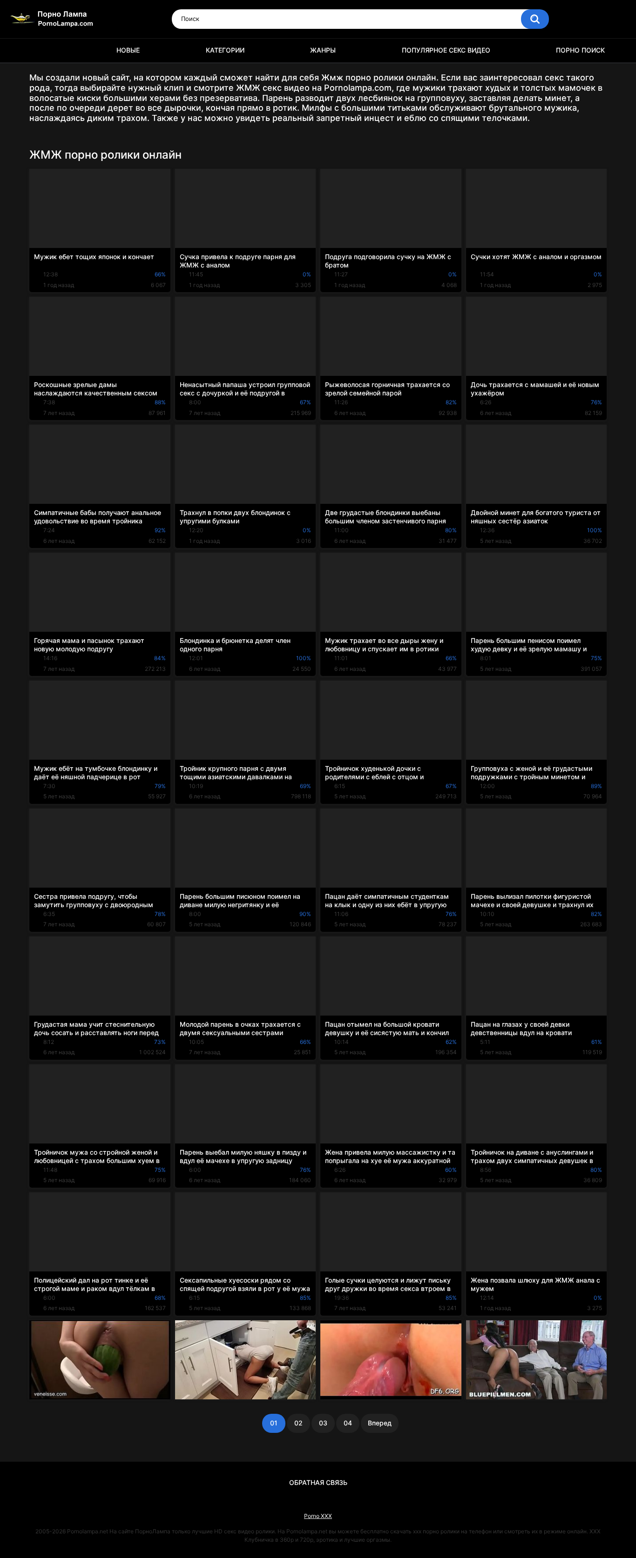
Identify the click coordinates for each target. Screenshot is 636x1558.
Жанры (323, 50)
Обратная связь (318, 1482)
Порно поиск (580, 50)
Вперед (380, 1423)
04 (348, 1423)
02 (298, 1423)
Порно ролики (41, 50)
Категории (225, 50)
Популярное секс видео (446, 50)
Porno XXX (318, 1515)
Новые (128, 50)
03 (323, 1423)
